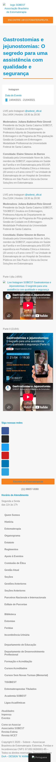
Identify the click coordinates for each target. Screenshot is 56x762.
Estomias (9, 621)
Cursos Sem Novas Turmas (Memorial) (26, 675)
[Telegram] (5, 472)
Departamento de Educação (20, 644)
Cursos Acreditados (15, 668)
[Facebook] (5, 431)
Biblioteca (10, 614)
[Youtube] (5, 455)
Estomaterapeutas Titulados (20, 689)
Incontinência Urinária (16, 635)
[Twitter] (5, 447)
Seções (8, 577)
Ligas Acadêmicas (14, 702)
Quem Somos (12, 515)
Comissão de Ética (15, 563)
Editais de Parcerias (15, 604)
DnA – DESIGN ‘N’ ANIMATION (18, 756)
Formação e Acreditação (18, 661)
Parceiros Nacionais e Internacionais (25, 597)
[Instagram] (5, 439)
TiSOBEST (10, 682)
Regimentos (11, 549)
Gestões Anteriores (15, 583)
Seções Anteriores (14, 590)
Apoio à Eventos (13, 556)
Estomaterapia (12, 528)
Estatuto (9, 542)
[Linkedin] (5, 463)
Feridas (8, 628)
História (8, 522)
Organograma (12, 535)
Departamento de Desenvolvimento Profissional (24, 653)
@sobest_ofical (33, 111)
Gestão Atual (11, 570)
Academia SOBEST (15, 696)
